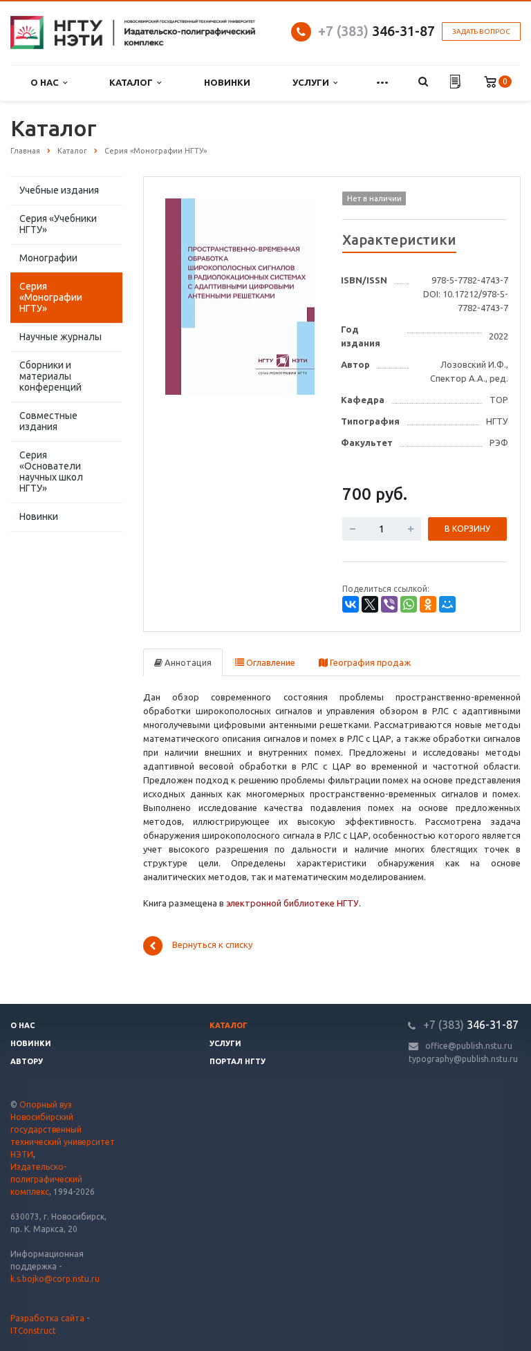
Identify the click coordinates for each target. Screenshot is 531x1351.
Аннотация (187, 662)
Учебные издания (59, 190)
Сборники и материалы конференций (50, 376)
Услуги (312, 82)
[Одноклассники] (428, 604)
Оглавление (269, 662)
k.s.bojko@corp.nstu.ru (55, 1278)
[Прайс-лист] (455, 83)
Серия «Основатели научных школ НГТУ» (51, 471)
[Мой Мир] (447, 604)
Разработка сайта (47, 1318)
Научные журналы (60, 336)
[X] (370, 604)
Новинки (227, 82)
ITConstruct (33, 1330)
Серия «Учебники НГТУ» (58, 224)
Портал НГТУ (237, 1061)
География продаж (369, 662)
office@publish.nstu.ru (468, 1045)
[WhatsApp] (408, 604)
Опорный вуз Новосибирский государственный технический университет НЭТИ (62, 1129)
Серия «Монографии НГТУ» (50, 297)
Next (297, 294)
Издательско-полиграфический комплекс (46, 1179)
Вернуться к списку (212, 945)
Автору (26, 1061)
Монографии (48, 257)
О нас (46, 82)
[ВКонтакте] (350, 604)
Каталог (133, 82)
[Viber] (389, 604)
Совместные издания (48, 421)
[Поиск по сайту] (423, 82)
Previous (183, 294)
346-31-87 (376, 31)
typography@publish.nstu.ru (463, 1058)
